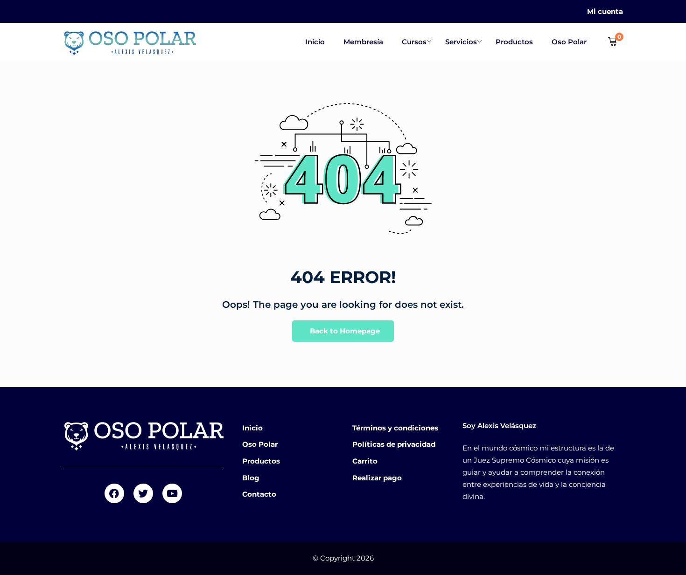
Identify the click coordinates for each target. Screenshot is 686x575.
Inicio (315, 41)
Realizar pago (377, 477)
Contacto (259, 494)
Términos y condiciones (395, 427)
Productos (514, 41)
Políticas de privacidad (393, 444)
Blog (250, 477)
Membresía (363, 41)
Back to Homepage (345, 330)
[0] (612, 41)
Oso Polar (569, 41)
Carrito (365, 461)
